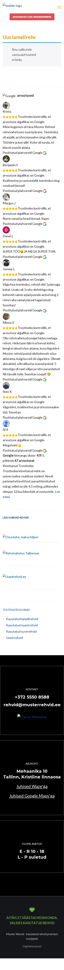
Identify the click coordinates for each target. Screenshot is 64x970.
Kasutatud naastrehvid (22, 625)
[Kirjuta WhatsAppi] (32, 716)
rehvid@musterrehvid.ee (32, 704)
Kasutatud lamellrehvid (22, 619)
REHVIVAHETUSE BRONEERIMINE (32, 17)
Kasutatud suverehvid (21, 631)
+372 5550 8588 (32, 697)
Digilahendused (32, 946)
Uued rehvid (14, 638)
